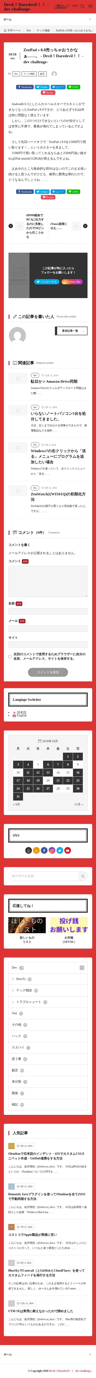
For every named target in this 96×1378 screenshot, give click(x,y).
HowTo (23, 979)
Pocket (49, 92)
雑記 (18, 1104)
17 (18, 780)
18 (28, 780)
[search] (83, 876)
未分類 (19, 1081)
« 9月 (16, 804)
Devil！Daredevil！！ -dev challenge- (41, 6)
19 (38, 780)
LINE (75, 87)
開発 (17, 1093)
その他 (19, 1024)
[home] (28, 850)
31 (18, 796)
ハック (19, 1036)
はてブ (60, 87)
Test (17, 1013)
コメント (15, 561)
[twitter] (59, 850)
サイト (13, 637)
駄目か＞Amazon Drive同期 (54, 381)
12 (38, 772)
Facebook (27, 87)
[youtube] (67, 850)
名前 (12, 603)
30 (77, 788)
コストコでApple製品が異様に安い (32, 1234)
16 (77, 772)
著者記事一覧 (70, 330)
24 (18, 788)
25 (28, 788)
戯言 (42, 74)
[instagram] (52, 850)
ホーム (8, 19)
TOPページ (14, 30)
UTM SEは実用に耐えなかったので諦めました (40, 1311)
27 (48, 788)
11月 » (78, 804)
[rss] (36, 850)
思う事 (19, 1059)
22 (67, 780)
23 (77, 780)
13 (48, 772)
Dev (29, 30)
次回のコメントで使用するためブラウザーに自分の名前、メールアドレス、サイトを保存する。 (50, 656)
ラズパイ (20, 1047)
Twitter (44, 87)
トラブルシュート (31, 1002)
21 (58, 780)
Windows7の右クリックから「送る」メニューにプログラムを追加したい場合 (58, 456)
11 (28, 772)
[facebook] (44, 850)
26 (38, 788)
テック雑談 (43, 30)
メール (13, 620)
